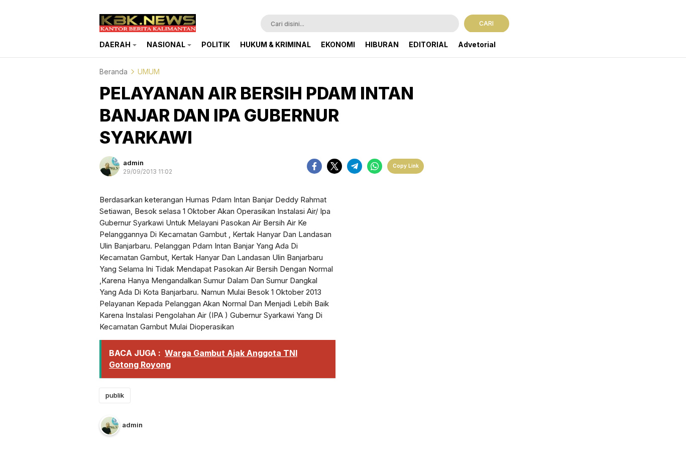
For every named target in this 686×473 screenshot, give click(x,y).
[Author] (109, 166)
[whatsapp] (374, 166)
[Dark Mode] (580, 24)
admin (133, 163)
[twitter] (334, 166)
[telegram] (354, 166)
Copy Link (406, 166)
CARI (486, 23)
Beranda (113, 71)
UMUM (149, 71)
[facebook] (314, 166)
